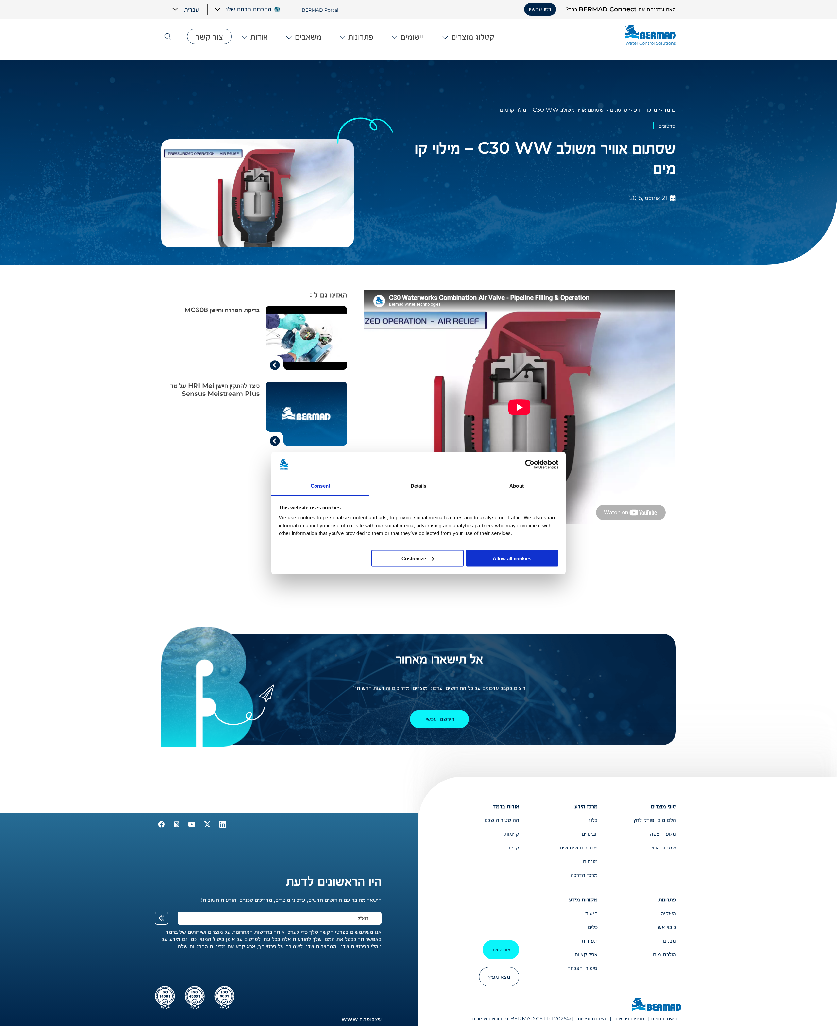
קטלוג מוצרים (472, 36)
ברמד (670, 109)
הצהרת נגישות (592, 1019)
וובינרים (590, 833)
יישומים (412, 36)
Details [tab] (419, 486)
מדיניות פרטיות (629, 1019)
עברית (191, 9)
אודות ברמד (506, 806)
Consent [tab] (320, 486)
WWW (349, 1019)
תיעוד (591, 913)
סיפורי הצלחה (582, 968)
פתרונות (360, 36)
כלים (593, 927)
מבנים (669, 940)
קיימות (511, 833)
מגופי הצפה (663, 833)
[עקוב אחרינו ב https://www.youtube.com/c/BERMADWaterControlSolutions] (191, 825)
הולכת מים (664, 954)
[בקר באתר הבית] (656, 1005)
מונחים (590, 861)
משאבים (308, 36)
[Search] (171, 36)
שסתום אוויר (662, 847)
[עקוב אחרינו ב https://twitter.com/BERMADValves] (206, 825)
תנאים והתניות (665, 1019)
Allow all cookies (512, 558)
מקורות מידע (583, 899)
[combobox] (242, 9)
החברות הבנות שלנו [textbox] (247, 9)
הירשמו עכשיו (439, 719)
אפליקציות (586, 954)
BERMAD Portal (320, 10)
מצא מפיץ (499, 976)
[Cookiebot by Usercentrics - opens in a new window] (529, 464)
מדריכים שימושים (579, 847)
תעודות (590, 940)
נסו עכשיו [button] (540, 9)
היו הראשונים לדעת (334, 881)
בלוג (593, 820)
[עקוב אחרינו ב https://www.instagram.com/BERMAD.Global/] (175, 825)
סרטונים (618, 109)
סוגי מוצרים (663, 806)
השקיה (668, 913)
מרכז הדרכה (584, 875)
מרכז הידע (645, 109)
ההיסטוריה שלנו (502, 820)
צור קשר (209, 36)
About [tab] (516, 486)
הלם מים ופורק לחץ (654, 820)
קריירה (511, 847)
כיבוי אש (667, 927)
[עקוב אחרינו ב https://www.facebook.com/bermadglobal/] (161, 825)
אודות (259, 36)
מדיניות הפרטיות (207, 946)
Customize (413, 558)
